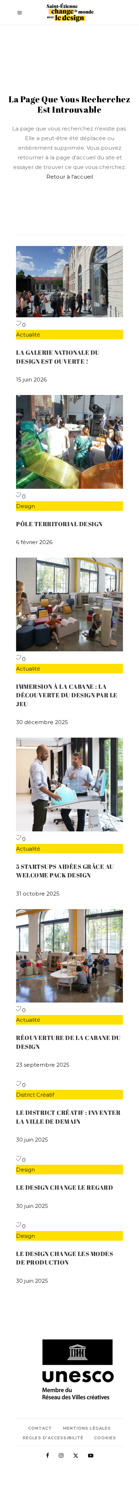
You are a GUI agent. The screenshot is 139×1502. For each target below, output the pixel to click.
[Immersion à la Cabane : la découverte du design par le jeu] (69, 649)
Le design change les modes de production (64, 1258)
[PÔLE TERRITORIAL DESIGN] (69, 486)
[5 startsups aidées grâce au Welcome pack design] (69, 829)
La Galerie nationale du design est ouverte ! (58, 356)
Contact (40, 1428)
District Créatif (35, 1094)
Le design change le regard (64, 1187)
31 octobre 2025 (38, 893)
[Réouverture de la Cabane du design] (69, 1000)
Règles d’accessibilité (53, 1437)
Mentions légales (87, 1428)
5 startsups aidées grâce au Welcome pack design (65, 870)
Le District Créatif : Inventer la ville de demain (68, 1116)
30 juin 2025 (32, 1139)
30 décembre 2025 (42, 722)
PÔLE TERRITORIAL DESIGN (59, 524)
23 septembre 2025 (43, 1064)
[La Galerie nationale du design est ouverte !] (69, 315)
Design (25, 506)
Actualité (28, 334)
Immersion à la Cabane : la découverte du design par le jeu (67, 695)
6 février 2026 (34, 542)
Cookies (105, 1437)
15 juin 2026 (31, 379)
